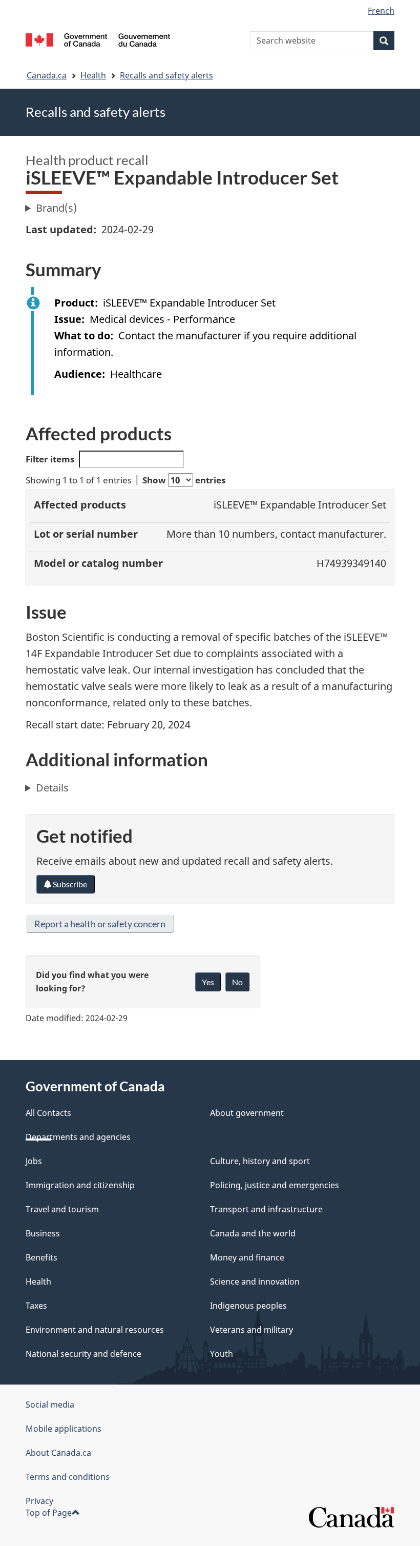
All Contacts (48, 1112)
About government (247, 1112)
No (237, 982)
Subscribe (69, 884)
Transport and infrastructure (266, 1209)
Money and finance (247, 1257)
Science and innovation (255, 1281)
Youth (221, 1353)
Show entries (183, 480)
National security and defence (83, 1353)
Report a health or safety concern (99, 923)
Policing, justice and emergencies (274, 1185)
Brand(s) (56, 208)
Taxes (36, 1305)
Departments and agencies (78, 1137)
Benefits (41, 1257)
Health (93, 75)
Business (43, 1233)
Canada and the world (253, 1233)
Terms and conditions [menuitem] (68, 1476)
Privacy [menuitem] (39, 1501)
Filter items (50, 459)
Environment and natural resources (95, 1329)
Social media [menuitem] (50, 1404)
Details (52, 788)
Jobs (34, 1161)
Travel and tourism (62, 1209)
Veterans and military (251, 1329)
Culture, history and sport (260, 1161)
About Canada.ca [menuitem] (58, 1452)
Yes (208, 982)
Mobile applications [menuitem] (63, 1428)
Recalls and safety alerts (166, 75)
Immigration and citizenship (80, 1185)
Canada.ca (47, 75)
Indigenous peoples (248, 1305)
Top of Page (49, 1512)
